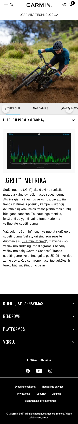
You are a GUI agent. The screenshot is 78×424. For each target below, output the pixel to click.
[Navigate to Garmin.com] (39, 5)
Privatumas (23, 393)
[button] (39, 120)
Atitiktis (56, 393)
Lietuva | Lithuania (39, 360)
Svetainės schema (25, 386)
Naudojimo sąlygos (53, 386)
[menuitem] (12, 5)
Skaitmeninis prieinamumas (41, 400)
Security (41, 393)
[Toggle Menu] (2, 4)
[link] (39, 61)
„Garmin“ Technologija (39, 15)
